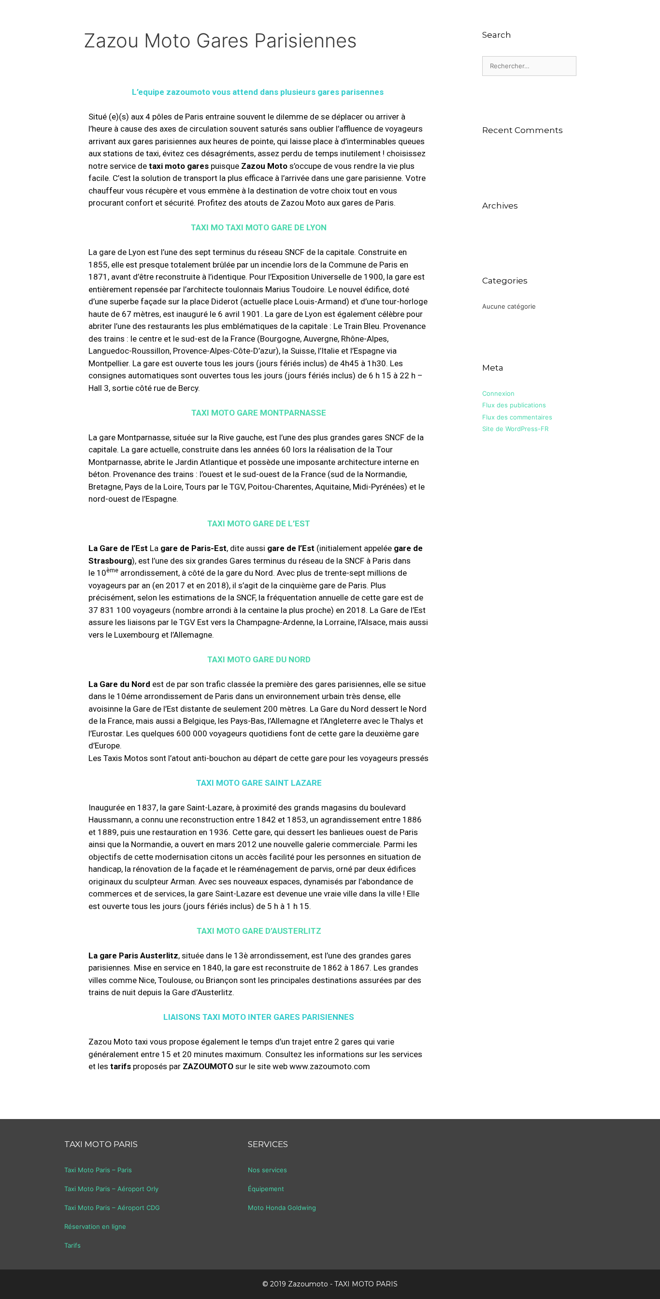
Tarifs (72, 1245)
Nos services (267, 1170)
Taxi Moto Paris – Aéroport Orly (111, 1189)
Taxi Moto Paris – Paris (98, 1170)
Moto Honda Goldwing (282, 1207)
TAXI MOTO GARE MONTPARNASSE (258, 413)
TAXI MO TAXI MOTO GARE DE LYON (259, 227)
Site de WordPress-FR (515, 429)
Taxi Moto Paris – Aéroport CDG (112, 1207)
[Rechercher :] (529, 66)
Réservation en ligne (95, 1226)
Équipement (266, 1189)
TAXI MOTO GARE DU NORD (259, 659)
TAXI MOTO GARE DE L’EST (258, 523)
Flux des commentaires (517, 417)
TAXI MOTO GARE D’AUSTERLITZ (259, 931)
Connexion (498, 393)
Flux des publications (514, 405)
